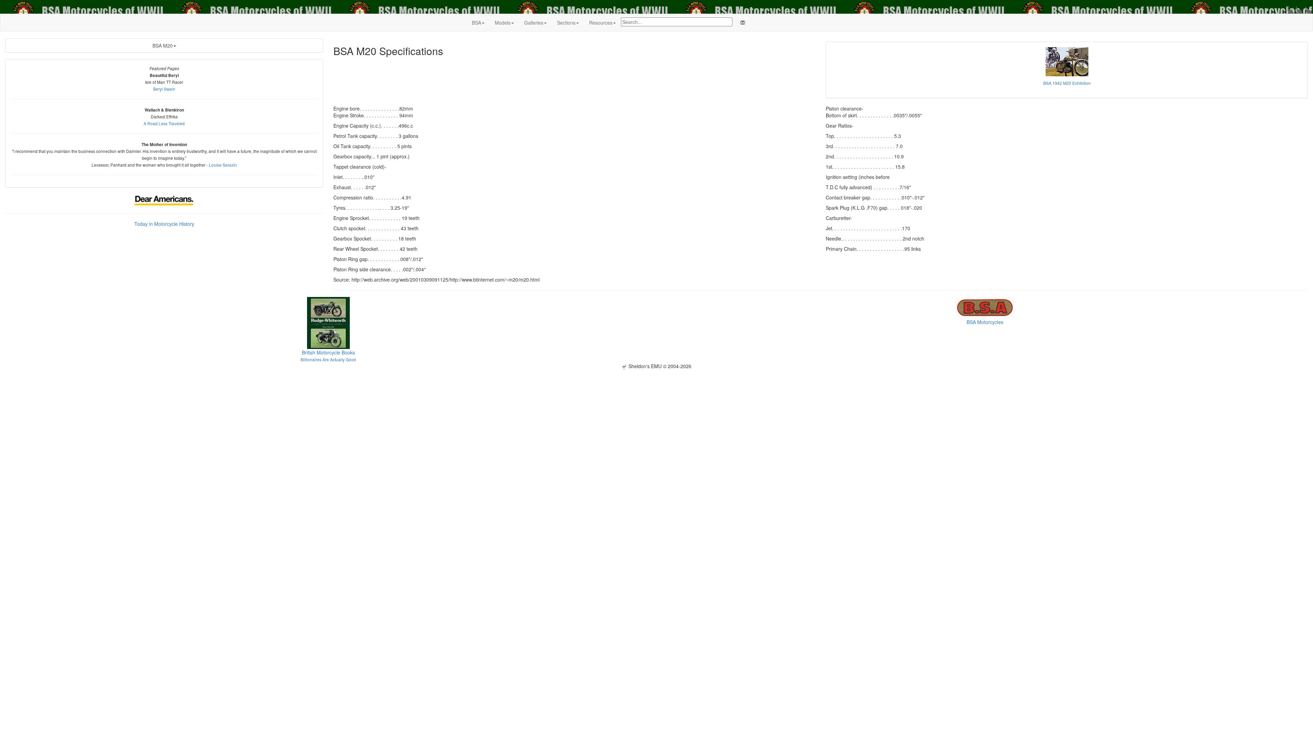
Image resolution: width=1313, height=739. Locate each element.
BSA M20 (162, 45)
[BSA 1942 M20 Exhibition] (1066, 61)
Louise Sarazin (223, 165)
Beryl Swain (164, 89)
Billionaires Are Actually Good (328, 359)
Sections (566, 22)
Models (502, 22)
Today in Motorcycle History (164, 223)
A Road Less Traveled (164, 123)
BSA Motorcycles (985, 322)
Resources (600, 22)
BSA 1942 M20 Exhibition (1067, 83)
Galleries (533, 22)
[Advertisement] (656, 417)
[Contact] (741, 22)
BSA (476, 22)
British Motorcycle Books (328, 352)
